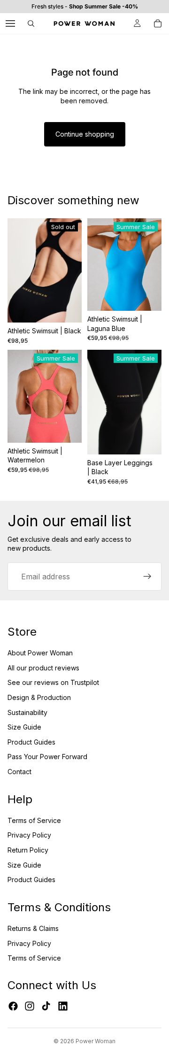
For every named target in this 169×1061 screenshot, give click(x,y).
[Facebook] (13, 1006)
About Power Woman (40, 653)
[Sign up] (147, 576)
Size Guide (24, 727)
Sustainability (27, 712)
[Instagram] (29, 1006)
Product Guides (31, 742)
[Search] (31, 23)
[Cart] (157, 23)
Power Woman (95, 1041)
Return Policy (28, 850)
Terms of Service (34, 820)
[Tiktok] (46, 1006)
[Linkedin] (63, 1006)
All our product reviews (43, 668)
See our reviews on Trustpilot (53, 682)
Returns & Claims (33, 928)
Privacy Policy (29, 835)
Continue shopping (84, 134)
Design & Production (39, 697)
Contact (19, 772)
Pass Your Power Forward (47, 757)
